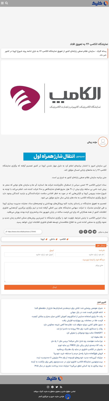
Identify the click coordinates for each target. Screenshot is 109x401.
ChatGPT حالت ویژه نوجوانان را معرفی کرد (85, 333)
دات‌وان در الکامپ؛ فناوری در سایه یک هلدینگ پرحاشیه (80, 349)
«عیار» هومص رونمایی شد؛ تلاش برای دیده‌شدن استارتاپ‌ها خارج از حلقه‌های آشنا (69, 308)
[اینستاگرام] (48, 387)
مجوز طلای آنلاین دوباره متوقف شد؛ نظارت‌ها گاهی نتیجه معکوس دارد (73, 324)
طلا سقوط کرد (97, 337)
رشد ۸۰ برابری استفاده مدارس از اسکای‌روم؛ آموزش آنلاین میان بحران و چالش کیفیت (67, 316)
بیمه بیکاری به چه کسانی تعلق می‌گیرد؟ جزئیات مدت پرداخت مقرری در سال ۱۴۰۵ (68, 366)
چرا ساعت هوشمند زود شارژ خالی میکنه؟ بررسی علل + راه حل (77, 341)
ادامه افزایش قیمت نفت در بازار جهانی (86, 312)
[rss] (61, 387)
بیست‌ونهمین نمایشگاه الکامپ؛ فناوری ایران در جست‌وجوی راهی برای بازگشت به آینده (67, 361)
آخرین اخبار (101, 302)
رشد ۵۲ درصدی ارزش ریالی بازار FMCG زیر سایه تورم (80, 345)
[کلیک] (100, 3)
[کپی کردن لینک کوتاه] (22, 231)
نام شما (102, 250)
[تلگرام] (95, 232)
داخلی (52, 239)
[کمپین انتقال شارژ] (54, 157)
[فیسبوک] (85, 232)
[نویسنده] (103, 142)
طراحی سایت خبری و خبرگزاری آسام (51, 396)
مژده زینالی (92, 142)
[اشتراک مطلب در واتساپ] (81, 232)
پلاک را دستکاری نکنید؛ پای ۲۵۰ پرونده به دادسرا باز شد (80, 328)
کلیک (41, 391)
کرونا (43, 239)
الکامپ (63, 239)
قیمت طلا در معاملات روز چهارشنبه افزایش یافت (82, 320)
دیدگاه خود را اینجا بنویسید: (94, 259)
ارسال (55, 287)
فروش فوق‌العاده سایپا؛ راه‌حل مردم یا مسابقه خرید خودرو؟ (78, 353)
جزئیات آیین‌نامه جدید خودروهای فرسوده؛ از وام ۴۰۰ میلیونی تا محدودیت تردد (70, 357)
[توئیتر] (90, 232)
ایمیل (51, 250)
